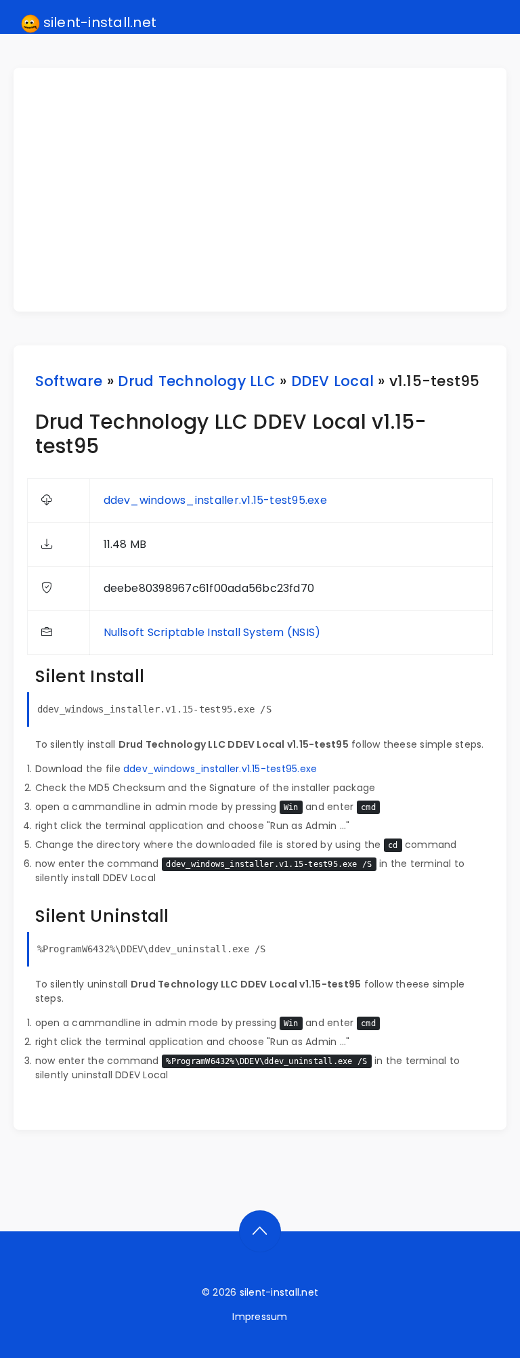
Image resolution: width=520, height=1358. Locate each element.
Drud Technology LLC (197, 381)
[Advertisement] (268, 189)
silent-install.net (98, 22)
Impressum (259, 1316)
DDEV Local (332, 381)
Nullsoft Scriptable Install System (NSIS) (212, 632)
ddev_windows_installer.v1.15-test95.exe (215, 500)
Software (69, 381)
